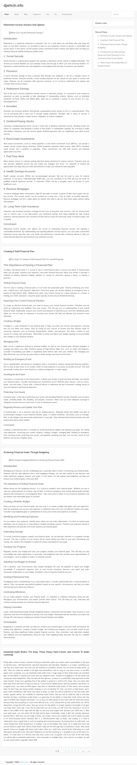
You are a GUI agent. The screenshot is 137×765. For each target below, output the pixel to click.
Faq (47, 14)
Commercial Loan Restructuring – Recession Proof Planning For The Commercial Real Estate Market (112, 55)
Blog (25, 14)
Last (89, 751)
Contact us (37, 14)
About (16, 14)
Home (6, 14)
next (83, 751)
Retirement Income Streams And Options (24, 25)
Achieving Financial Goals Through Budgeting (26, 452)
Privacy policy (67, 14)
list (55, 14)
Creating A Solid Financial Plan (19, 251)
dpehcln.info (13, 5)
